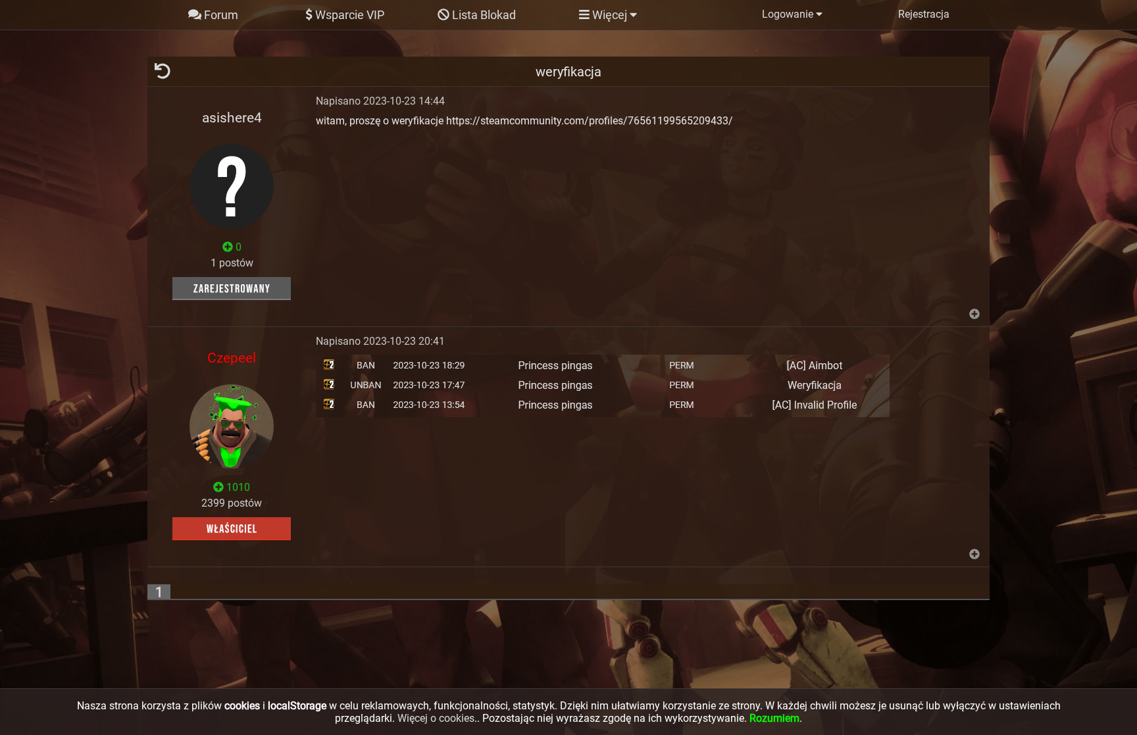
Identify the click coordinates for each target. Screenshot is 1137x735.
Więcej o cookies (435, 718)
